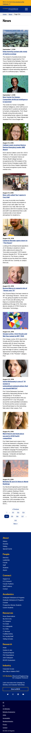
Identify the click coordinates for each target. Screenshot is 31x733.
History (5, 541)
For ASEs (6, 629)
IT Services (6, 631)
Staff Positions (7, 586)
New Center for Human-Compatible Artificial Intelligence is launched (15, 99)
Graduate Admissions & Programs (13, 600)
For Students (7, 621)
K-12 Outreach (7, 581)
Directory (6, 557)
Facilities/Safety (8, 634)
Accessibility (6, 718)
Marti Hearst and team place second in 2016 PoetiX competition (13, 436)
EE (3, 702)
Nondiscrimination (8, 721)
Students (5, 567)
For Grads (6, 624)
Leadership (6, 560)
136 (17, 516)
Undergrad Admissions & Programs (13, 597)
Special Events (7, 549)
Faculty (5, 562)
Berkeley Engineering (9, 712)
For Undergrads (7, 626)
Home (5, 14)
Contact (5, 589)
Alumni (5, 570)
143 (15, 520)
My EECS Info (7, 619)
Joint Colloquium (8, 657)
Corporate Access (8, 669)
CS (3, 705)
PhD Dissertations (8, 655)
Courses (5, 602)
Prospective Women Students (12, 605)
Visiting (5, 546)
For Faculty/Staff (8, 636)
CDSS (4, 715)
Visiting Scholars (8, 639)
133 (23, 512)
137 (22, 516)
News (10, 14)
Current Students (8, 607)
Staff (4, 565)
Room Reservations (9, 616)
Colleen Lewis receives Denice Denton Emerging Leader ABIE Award (14, 147)
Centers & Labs (7, 650)
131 (13, 512)
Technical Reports (8, 653)
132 (18, 512)
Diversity (5, 544)
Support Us (6, 579)
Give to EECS (15, 689)
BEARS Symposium (9, 660)
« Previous (16, 509)
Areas (4, 647)
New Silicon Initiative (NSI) (11, 671)
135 (12, 516)
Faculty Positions (8, 584)
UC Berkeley (6, 709)
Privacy (5, 724)
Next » (16, 523)
